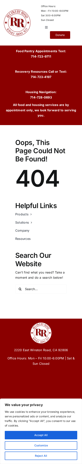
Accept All (41, 435)
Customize (41, 445)
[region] (41, 431)
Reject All (41, 455)
